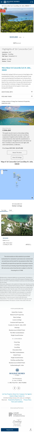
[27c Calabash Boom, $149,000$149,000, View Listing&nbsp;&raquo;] (14, 175)
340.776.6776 (13, 382)
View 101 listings (17, 157)
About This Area (17, 152)
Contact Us (21, 396)
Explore (12, 396)
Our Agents (28, 394)
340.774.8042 (22, 382)
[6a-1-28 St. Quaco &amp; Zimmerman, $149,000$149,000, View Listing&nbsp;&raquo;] (17, 177)
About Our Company (18, 394)
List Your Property (7, 394)
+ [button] (2, 171)
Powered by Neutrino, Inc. (15, 400)
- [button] (2, 173)
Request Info (9, 429)
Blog (16, 396)
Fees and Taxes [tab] (7, 96)
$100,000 (5, 238)
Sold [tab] (10, 210)
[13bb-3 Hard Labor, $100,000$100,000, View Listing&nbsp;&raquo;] (19, 178)
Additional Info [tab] (7, 92)
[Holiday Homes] (11, 3)
